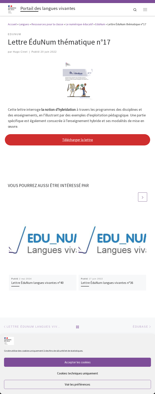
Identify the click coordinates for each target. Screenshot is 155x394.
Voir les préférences (77, 384)
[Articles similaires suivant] (142, 197)
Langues (24, 24)
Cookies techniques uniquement (77, 373)
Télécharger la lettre (77, 139)
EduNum (100, 24)
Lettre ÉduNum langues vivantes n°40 (37, 283)
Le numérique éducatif (79, 24)
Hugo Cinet (20, 51)
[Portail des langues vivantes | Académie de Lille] (13, 9)
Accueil (12, 24)
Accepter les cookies (78, 362)
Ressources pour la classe (47, 24)
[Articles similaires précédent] (132, 197)
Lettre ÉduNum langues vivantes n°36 (107, 283)
